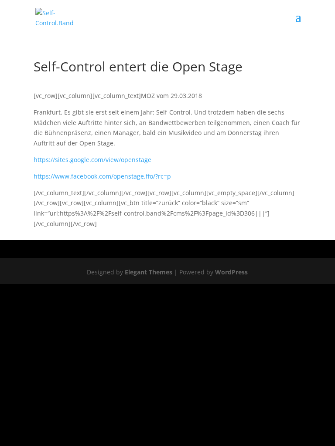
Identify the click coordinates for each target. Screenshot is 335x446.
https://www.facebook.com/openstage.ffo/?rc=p (102, 176)
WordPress (231, 272)
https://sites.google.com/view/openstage (92, 159)
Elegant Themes (148, 272)
